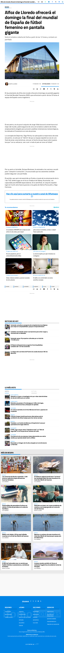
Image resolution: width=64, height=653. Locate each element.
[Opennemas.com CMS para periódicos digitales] (32, 644)
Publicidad (50, 611)
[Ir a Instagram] (35, 601)
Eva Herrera (5, 481)
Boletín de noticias (25, 617)
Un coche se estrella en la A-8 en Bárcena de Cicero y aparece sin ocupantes (29, 410)
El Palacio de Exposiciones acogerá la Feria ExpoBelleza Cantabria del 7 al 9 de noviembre (27, 346)
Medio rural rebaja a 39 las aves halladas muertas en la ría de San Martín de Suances (15, 535)
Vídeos (21, 625)
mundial (16, 286)
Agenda (21, 611)
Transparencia (51, 621)
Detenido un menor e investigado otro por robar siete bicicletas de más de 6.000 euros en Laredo (29, 397)
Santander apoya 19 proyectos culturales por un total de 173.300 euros (27, 339)
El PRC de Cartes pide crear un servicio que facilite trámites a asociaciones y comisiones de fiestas (15, 565)
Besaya (7, 7)
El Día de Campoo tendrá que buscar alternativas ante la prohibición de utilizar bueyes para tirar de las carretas (27, 417)
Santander (8, 614)
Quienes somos (51, 618)
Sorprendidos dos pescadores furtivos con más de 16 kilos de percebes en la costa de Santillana (15, 507)
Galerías (21, 622)
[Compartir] (45, 1)
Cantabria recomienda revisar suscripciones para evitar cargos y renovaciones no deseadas (29, 332)
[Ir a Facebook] (31, 601)
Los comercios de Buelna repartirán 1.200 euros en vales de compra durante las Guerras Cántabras (14, 478)
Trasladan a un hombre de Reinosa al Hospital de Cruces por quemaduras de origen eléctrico (28, 424)
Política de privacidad (50, 615)
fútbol (53, 286)
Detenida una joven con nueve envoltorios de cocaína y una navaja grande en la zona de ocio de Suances (47, 507)
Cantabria (26, 286)
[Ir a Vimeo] (38, 601)
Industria (36, 614)
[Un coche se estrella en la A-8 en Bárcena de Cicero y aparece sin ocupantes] (7, 410)
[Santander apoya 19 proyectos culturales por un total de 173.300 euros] (7, 340)
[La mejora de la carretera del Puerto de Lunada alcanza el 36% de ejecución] (7, 353)
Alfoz (44, 286)
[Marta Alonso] (6, 84)
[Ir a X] (33, 601)
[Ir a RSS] (40, 601)
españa (7, 286)
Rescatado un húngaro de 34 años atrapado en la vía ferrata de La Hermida (29, 444)
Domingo (36, 286)
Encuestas (22, 614)
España (35, 617)
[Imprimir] (42, 1)
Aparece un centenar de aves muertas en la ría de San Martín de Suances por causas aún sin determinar (47, 536)
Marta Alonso (13, 84)
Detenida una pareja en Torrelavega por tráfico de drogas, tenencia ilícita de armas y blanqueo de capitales (27, 404)
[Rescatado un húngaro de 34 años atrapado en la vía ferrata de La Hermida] (7, 443)
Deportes (36, 620)
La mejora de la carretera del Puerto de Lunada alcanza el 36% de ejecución (29, 352)
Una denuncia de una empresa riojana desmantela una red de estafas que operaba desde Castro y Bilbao (28, 437)
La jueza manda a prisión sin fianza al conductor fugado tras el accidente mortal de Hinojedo (47, 565)
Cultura (35, 622)
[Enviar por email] (38, 1)
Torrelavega (9, 617)
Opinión (21, 620)
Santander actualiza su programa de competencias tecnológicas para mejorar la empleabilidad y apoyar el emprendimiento (29, 326)
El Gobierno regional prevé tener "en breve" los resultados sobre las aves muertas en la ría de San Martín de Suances (47, 478)
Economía (36, 611)
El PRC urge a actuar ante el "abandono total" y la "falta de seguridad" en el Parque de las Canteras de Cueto (27, 430)
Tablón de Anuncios (53, 624)
